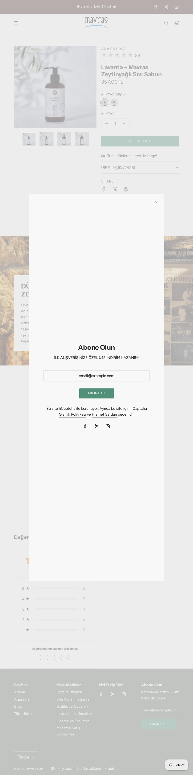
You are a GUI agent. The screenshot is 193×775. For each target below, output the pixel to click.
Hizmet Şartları (104, 414)
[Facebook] (85, 426)
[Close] (155, 202)
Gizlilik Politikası (72, 414)
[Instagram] (108, 426)
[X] (96, 426)
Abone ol (97, 393)
